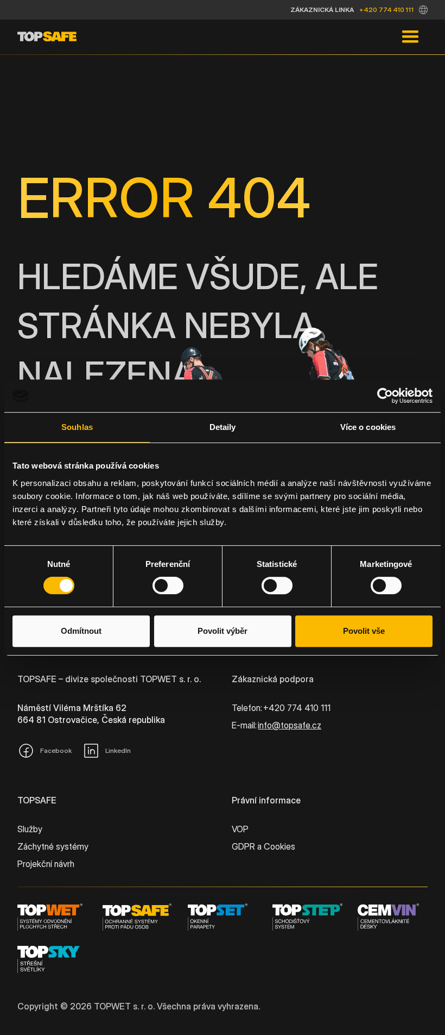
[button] (423, 9)
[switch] (167, 585)
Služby (29, 829)
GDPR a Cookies (263, 846)
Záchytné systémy (52, 846)
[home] (47, 37)
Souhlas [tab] (77, 427)
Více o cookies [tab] (368, 427)
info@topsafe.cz (289, 725)
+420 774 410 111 (386, 9)
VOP (240, 829)
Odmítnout (81, 630)
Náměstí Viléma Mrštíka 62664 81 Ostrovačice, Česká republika (91, 713)
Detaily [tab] (222, 427)
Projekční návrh (45, 863)
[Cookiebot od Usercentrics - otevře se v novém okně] (385, 396)
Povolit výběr (222, 630)
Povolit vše (364, 630)
